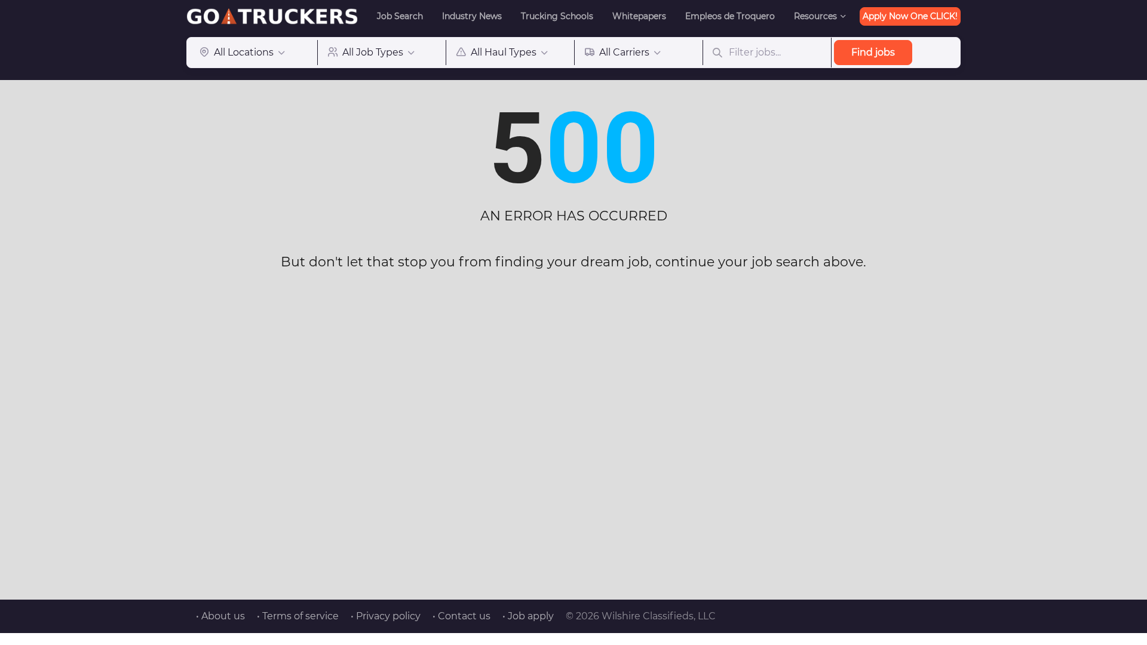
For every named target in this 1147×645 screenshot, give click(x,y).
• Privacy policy (386, 616)
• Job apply (528, 616)
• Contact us (461, 616)
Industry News (472, 16)
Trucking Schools (557, 16)
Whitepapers (639, 16)
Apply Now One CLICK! (910, 16)
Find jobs (873, 52)
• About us (220, 616)
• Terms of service (298, 616)
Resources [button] (815, 16)
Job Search (400, 16)
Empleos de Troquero (730, 16)
